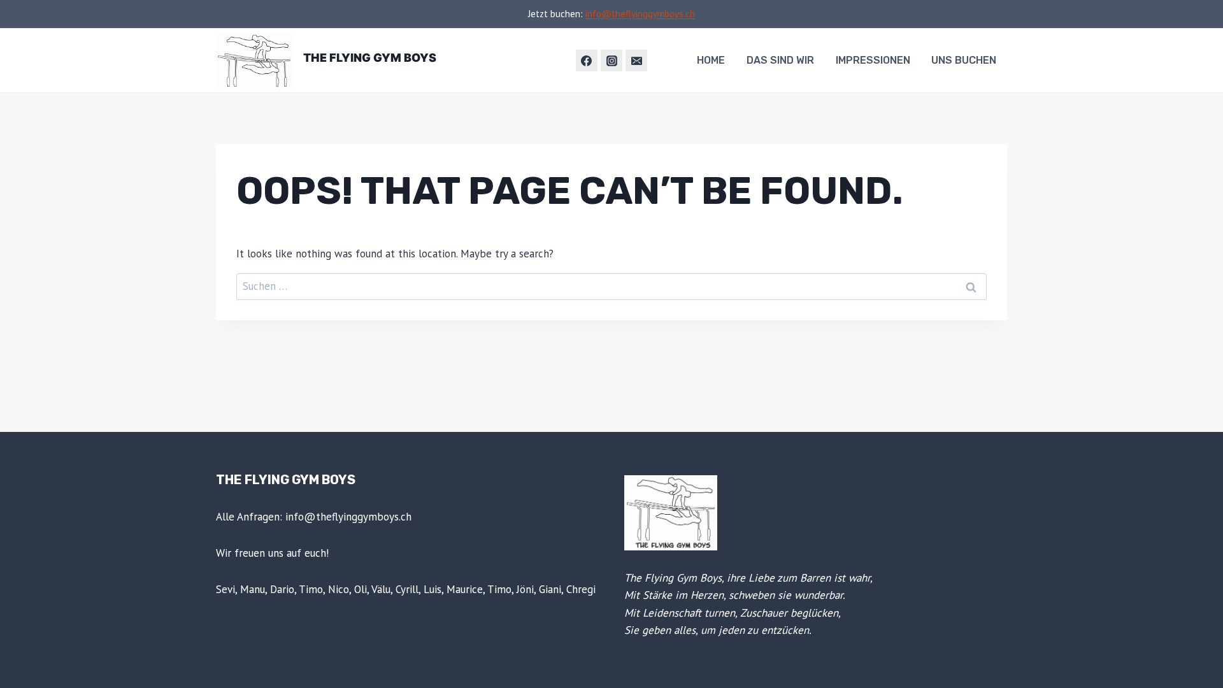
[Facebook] (586, 60)
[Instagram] (611, 60)
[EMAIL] (636, 60)
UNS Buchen (963, 60)
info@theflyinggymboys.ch (640, 14)
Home (711, 60)
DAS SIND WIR (780, 60)
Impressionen (873, 60)
